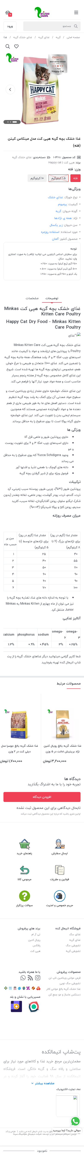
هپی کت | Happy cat (61, 162)
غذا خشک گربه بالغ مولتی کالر (63, 989)
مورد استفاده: (69, 232)
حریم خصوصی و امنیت (59, 905)
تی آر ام (35, 934)
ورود (10, 26)
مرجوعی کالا (24, 879)
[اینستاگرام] (37, 978)
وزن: (77, 169)
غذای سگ (75, 934)
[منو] (76, 12)
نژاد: (75, 218)
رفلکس (36, 945)
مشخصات (32, 298)
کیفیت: (73, 204)
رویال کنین (34, 940)
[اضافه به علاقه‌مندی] (16, 46)
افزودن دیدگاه (42, 797)
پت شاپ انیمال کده (37, 1131)
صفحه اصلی (73, 37)
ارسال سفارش (59, 853)
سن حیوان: (71, 225)
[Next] (10, 89)
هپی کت (35, 951)
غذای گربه (44, 37)
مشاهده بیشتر (44, 1083)
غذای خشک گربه (22, 37)
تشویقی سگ (73, 945)
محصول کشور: (68, 239)
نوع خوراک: (71, 197)
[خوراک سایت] (30, 978)
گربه (58, 37)
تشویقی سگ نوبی (70, 983)
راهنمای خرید (24, 853)
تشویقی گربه (73, 951)
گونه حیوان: (70, 211)
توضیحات (51, 298)
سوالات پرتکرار (24, 905)
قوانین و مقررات (59, 879)
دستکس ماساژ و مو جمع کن (64, 994)
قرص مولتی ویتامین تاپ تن (65, 978)
